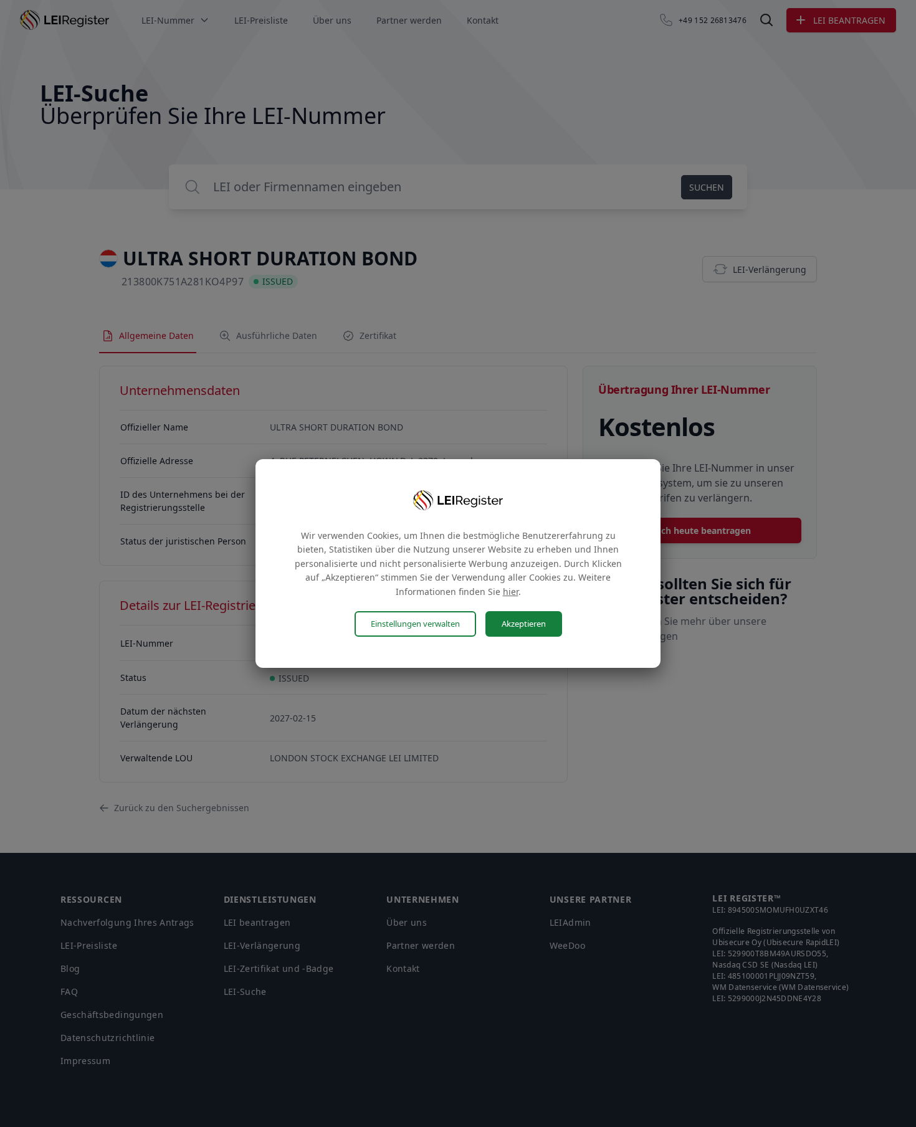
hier (510, 591)
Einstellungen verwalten (415, 623)
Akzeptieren (524, 623)
